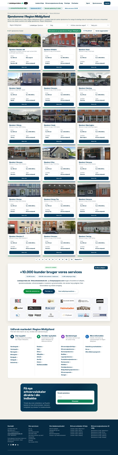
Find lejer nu (49, 291)
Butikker (63, 354)
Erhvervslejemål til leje (68, 346)
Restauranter (65, 362)
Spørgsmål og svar (54, 430)
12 (71, 259)
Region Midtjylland (55, 13)
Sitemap (30, 440)
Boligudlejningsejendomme (69, 369)
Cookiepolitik (31, 438)
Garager (63, 375)
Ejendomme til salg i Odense (98, 434)
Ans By (39, 359)
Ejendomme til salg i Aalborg (98, 435)
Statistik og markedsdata (93, 346)
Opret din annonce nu (32, 291)
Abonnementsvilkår (33, 432)
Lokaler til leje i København (77, 428)
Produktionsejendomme (68, 359)
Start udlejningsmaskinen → (67, 291)
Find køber (75, 3)
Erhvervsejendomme (67, 349)
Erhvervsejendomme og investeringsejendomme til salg (22, 13)
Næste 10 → (78, 259)
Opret (88, 3)
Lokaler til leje (39, 3)
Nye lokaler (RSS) (33, 442)
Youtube (13, 445)
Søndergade (14, 346)
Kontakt (30, 430)
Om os (87, 349)
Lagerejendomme (66, 357)
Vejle (38, 349)
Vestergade (14, 349)
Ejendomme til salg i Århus (98, 432)
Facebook (8, 445)
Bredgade (13, 357)
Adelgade (13, 360)
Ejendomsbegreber (54, 433)
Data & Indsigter (53, 428)
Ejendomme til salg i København (99, 430)
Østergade (13, 354)
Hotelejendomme (66, 367)
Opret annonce (97, 3)
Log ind (107, 3)
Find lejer (67, 3)
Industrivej (13, 362)
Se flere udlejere (101, 268)
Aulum (39, 362)
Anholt (39, 357)
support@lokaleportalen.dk (15, 433)
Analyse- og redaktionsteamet (57, 435)
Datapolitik (31, 437)
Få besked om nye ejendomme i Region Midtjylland (64, 31)
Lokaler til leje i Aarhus (76, 430)
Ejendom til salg (43, 13)
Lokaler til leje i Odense (76, 432)
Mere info (24, 67)
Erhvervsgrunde (66, 372)
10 (66, 259)
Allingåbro (40, 354)
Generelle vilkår (32, 433)
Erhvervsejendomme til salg (54, 3)
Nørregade (13, 352)
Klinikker (64, 364)
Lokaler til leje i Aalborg (76, 433)
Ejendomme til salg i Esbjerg (98, 437)
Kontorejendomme (67, 351)
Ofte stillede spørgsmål (92, 352)
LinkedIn (18, 445)
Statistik (51, 432)
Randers (39, 346)
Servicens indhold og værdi (35, 435)
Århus (39, 351)
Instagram (11, 445)
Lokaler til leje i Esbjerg (76, 435)
